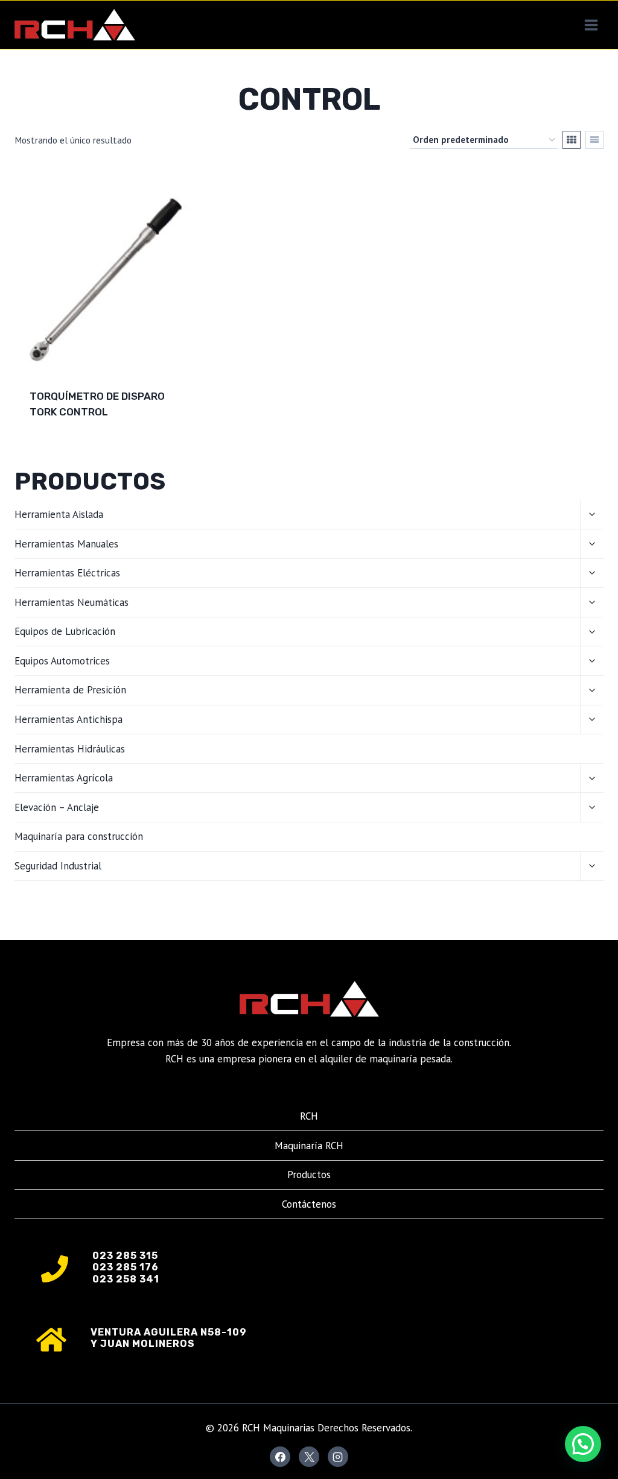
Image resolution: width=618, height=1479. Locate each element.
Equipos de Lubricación (64, 631)
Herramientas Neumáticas (71, 602)
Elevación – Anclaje (56, 807)
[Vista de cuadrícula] (571, 140)
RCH (309, 1116)
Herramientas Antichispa (68, 719)
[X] (309, 1456)
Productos (309, 1174)
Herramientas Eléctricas (67, 572)
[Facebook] (280, 1456)
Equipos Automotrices (62, 660)
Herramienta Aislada (58, 514)
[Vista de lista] (594, 140)
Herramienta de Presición (70, 689)
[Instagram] (338, 1456)
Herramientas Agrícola (63, 777)
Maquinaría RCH (309, 1145)
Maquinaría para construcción (78, 836)
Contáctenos (309, 1204)
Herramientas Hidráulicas (69, 748)
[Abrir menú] (591, 25)
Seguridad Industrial (57, 865)
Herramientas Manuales (66, 543)
